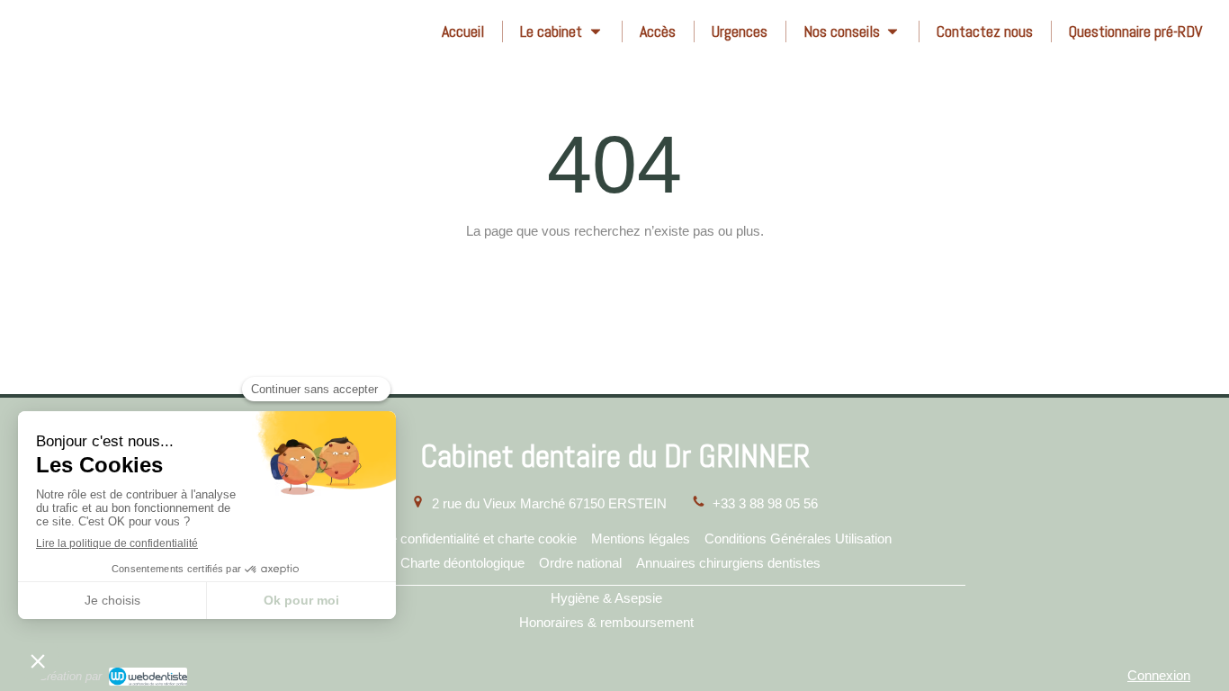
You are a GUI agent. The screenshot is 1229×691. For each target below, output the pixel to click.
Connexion (1158, 675)
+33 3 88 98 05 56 (765, 503)
